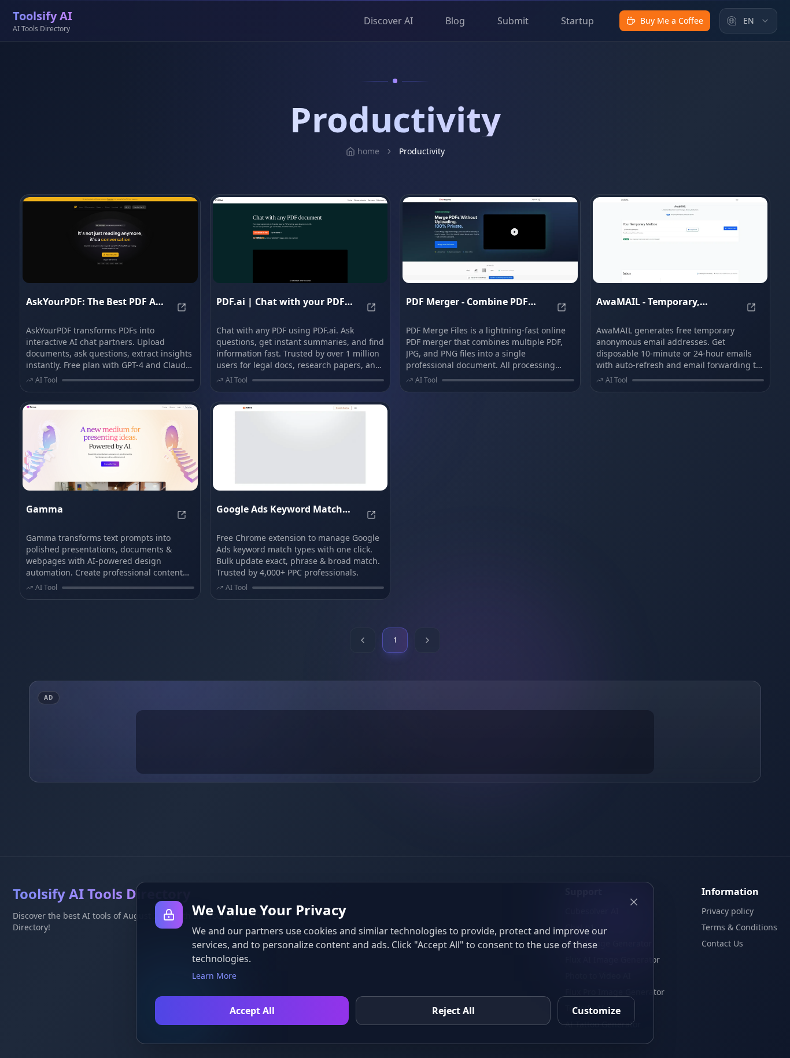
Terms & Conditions (739, 927)
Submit (513, 20)
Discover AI (388, 20)
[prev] (362, 640)
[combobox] (748, 21)
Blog (455, 20)
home (368, 151)
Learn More (214, 975)
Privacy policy (728, 910)
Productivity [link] (422, 151)
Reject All (453, 1010)
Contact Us (722, 943)
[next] (427, 640)
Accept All (252, 1010)
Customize (596, 1010)
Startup (577, 20)
